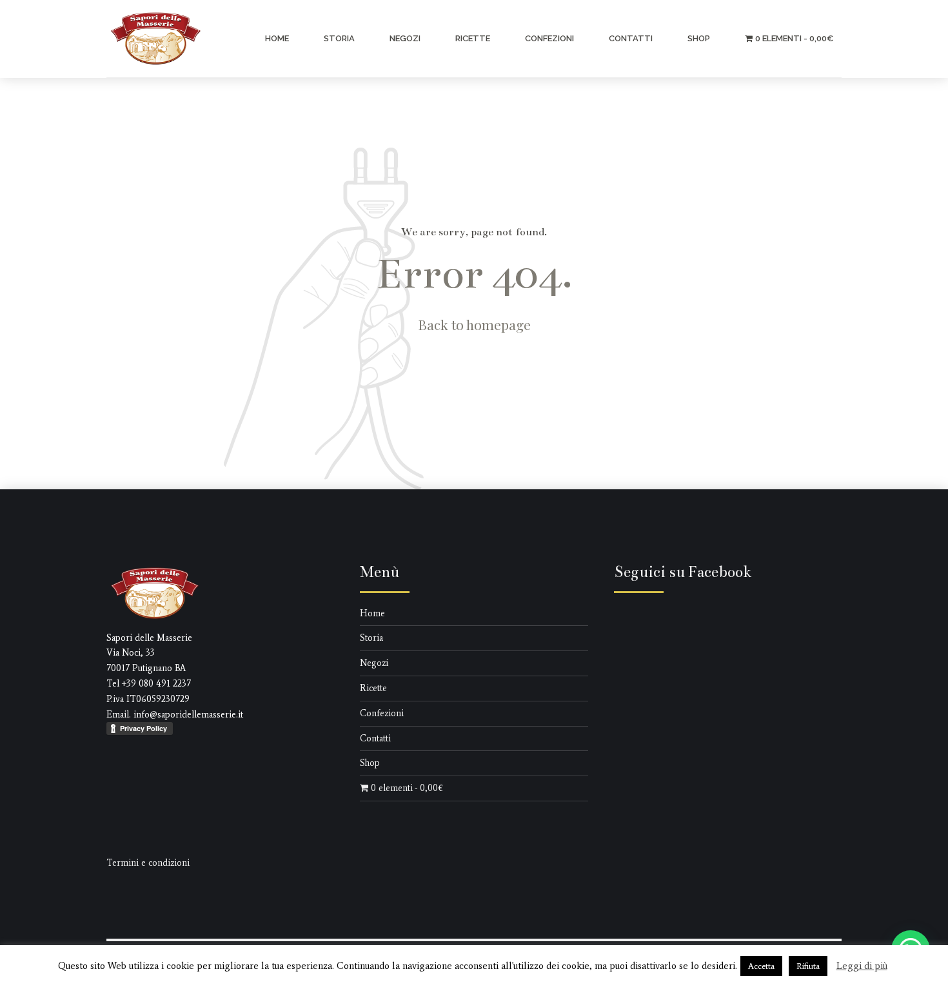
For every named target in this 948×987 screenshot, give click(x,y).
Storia (339, 38)
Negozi (405, 38)
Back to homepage (474, 324)
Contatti (631, 38)
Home (277, 38)
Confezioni (549, 38)
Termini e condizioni (148, 862)
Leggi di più (861, 966)
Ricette (472, 38)
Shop (698, 38)
